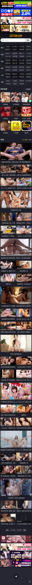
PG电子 (8, 46)
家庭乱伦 (14, 74)
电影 (2, 61)
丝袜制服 (14, 56)
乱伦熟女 (21, 63)
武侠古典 (28, 74)
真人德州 (14, 46)
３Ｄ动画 (28, 53)
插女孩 (8, 81)
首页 (7, 530)
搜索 (28, 40)
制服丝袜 (8, 63)
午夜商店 (14, 81)
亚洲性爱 (8, 60)
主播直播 (21, 56)
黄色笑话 (21, 77)
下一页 (19, 530)
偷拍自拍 (14, 60)
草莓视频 (21, 81)
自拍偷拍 (14, 53)
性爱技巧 (28, 77)
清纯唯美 (14, 70)
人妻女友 (21, 74)
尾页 (25, 530)
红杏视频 (8, 84)
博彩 (2, 48)
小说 (2, 75)
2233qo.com (16, 36)
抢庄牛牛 (28, 49)
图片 (2, 68)
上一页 (13, 530)
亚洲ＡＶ (8, 53)
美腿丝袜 (8, 70)
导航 (2, 82)
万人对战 (21, 46)
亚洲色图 (14, 67)
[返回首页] (29, 581)
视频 (2, 55)
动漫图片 (28, 67)
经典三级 (14, 63)
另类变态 (28, 63)
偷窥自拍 (8, 67)
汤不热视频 (29, 81)
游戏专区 (28, 46)
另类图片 (28, 70)
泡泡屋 (15, 84)
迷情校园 (8, 77)
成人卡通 (21, 60)
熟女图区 (21, 70)
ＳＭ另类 (28, 56)
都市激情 (8, 74)
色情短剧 (21, 84)
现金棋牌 (21, 49)
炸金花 (15, 49)
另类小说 (14, 77)
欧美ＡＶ (21, 53)
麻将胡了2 (8, 49)
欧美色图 (21, 67)
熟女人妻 (8, 56)
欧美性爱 (28, 60)
